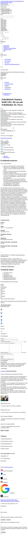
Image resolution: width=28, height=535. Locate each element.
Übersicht (6, 82)
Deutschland (21, 72)
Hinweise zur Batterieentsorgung (11, 64)
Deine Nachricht (5, 352)
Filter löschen (4, 30)
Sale (4, 50)
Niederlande (16, 72)
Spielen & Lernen (7, 49)
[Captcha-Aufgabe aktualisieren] (2, 357)
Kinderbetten (6, 45)
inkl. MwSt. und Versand (6, 138)
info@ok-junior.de (8, 467)
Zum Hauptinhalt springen (7, 1)
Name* (2, 338)
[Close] (8, 30)
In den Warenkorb (4, 142)
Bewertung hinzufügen (5, 305)
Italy (12, 72)
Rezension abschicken (11, 371)
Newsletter (6, 62)
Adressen (6, 85)
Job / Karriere (7, 61)
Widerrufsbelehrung (13, 499)
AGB (7, 499)
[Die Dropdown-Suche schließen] (5, 7)
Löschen (8, 519)
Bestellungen (7, 89)
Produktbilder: (4, 362)
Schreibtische (6, 94)
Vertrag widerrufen (15, 501)
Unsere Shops (7, 59)
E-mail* (2, 340)
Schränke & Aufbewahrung (9, 48)
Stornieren (3, 519)
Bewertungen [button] (6, 157)
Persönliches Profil (8, 84)
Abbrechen (3, 371)
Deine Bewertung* (5, 306)
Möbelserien (6, 47)
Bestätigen (3, 74)
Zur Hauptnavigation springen (12, 2)
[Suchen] (2, 7)
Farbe (2, 129)
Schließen (3, 532)
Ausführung (3, 130)
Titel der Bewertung (5, 341)
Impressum (3, 499)
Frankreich (3, 72)
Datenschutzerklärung (6, 501)
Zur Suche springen (17, 1)
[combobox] (7, 5)
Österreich (8, 72)
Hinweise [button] (5, 156)
